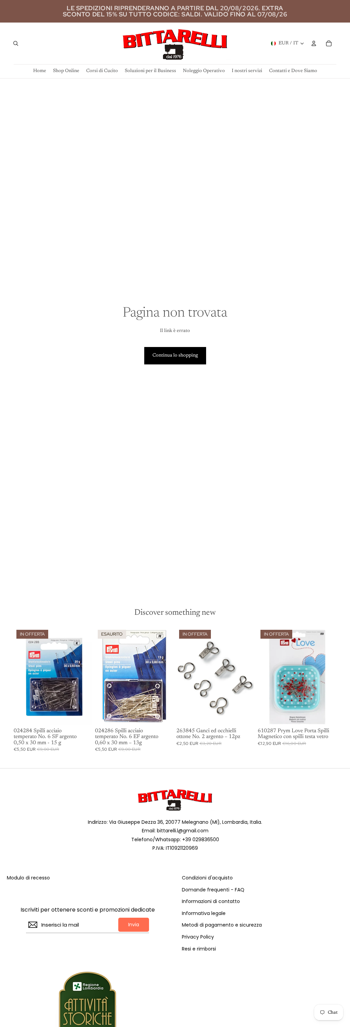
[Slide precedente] (263, 675)
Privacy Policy (198, 937)
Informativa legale (204, 913)
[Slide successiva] (331, 675)
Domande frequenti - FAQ (213, 890)
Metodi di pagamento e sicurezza (222, 925)
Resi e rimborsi (199, 949)
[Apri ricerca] (15, 43)
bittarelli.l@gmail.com (182, 830)
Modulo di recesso (28, 878)
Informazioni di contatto (211, 901)
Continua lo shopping (175, 355)
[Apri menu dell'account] (313, 43)
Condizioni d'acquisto (207, 878)
